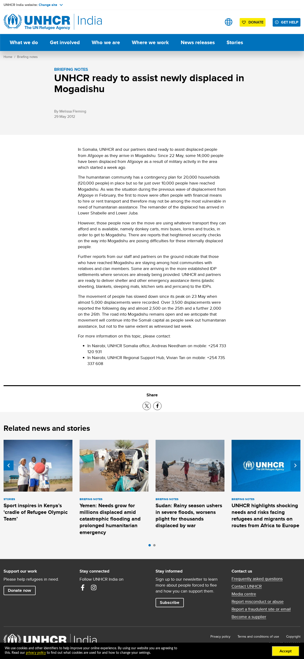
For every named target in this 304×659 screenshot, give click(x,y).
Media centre (244, 594)
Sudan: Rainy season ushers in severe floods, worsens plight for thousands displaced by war (189, 516)
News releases (198, 42)
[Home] (37, 22)
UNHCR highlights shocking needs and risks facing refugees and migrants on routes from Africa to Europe (265, 516)
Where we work (150, 42)
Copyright (293, 636)
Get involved (65, 42)
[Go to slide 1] (150, 546)
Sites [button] (229, 22)
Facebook (83, 587)
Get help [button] (289, 22)
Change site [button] (48, 4)
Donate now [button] (19, 590)
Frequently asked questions (257, 578)
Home (8, 56)
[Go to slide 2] (155, 546)
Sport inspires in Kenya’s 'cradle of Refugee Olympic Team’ (36, 512)
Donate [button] (255, 22)
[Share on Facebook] (157, 406)
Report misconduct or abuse (258, 601)
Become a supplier (249, 616)
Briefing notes (27, 56)
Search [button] (214, 22)
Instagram (93, 587)
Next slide (295, 465)
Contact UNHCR (247, 586)
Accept (286, 651)
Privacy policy (220, 636)
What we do (24, 42)
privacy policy (36, 652)
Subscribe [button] (169, 602)
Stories (235, 42)
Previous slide (9, 465)
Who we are (106, 42)
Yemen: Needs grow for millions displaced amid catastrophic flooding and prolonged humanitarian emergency (110, 519)
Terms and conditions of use (258, 636)
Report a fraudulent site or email (261, 609)
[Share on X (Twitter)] (146, 406)
